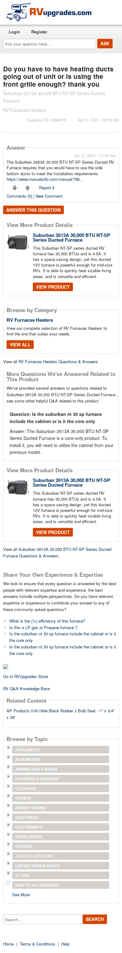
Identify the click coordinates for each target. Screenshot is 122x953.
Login (14, 32)
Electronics (28, 827)
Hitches (23, 846)
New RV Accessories (37, 885)
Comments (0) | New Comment (34, 196)
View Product (53, 287)
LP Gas (22, 875)
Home (8, 944)
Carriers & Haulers (36, 779)
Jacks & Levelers (34, 856)
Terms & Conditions (37, 944)
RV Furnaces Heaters (30, 319)
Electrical (27, 817)
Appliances (27, 750)
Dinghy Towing (30, 808)
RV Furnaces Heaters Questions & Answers (58, 361)
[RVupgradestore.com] (49, 12)
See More (21, 894)
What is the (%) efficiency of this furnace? (47, 621)
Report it (46, 187)
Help (65, 944)
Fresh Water (28, 837)
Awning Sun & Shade (36, 769)
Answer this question (33, 210)
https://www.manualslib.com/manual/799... (45, 179)
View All (20, 344)
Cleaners (25, 788)
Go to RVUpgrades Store (25, 676)
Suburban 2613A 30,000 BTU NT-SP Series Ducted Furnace (71, 237)
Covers (23, 798)
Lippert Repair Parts (37, 866)
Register (39, 32)
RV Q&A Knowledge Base (26, 688)
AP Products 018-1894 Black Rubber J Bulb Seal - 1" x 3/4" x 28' (61, 714)
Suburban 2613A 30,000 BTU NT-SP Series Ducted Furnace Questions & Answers (57, 552)
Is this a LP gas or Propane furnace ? (43, 627)
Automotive (27, 759)
